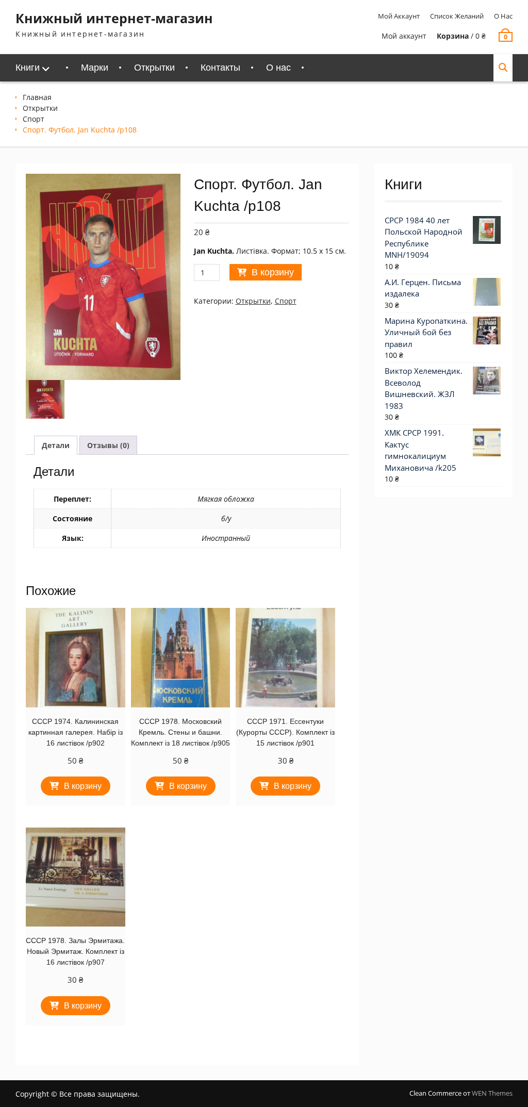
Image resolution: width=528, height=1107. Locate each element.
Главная (37, 97)
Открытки (154, 67)
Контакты (220, 67)
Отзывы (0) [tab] (108, 445)
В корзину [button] (83, 786)
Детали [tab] (56, 445)
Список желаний (457, 16)
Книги (27, 67)
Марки (94, 67)
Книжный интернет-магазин (114, 18)
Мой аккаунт (399, 16)
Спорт (33, 119)
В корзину (273, 272)
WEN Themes (492, 1093)
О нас (503, 16)
